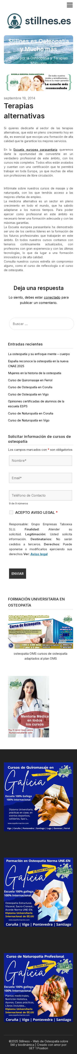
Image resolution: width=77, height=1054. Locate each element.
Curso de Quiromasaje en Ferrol (30, 380)
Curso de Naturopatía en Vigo (28, 420)
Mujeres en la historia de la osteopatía (34, 373)
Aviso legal (39, 554)
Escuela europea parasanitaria (35, 149)
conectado (52, 297)
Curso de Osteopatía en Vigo (28, 394)
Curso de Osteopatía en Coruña (30, 387)
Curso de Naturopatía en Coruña (30, 413)
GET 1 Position (38, 1048)
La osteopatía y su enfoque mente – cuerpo (39, 354)
